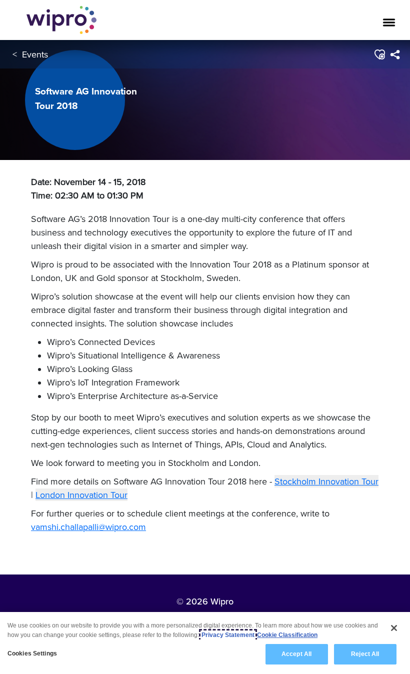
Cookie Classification (287, 635)
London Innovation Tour (82, 494)
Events (35, 54)
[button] (379, 54)
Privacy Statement (228, 635)
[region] (205, 643)
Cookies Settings (32, 653)
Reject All (365, 654)
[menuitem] (395, 54)
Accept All (297, 654)
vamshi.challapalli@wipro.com (88, 526)
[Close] (394, 628)
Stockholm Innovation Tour (326, 481)
